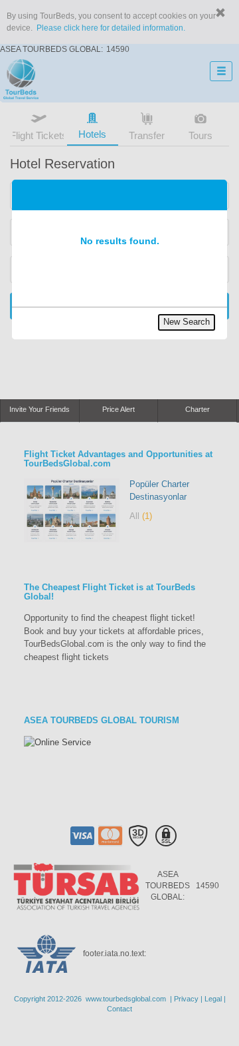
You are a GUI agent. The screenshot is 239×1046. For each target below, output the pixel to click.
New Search (186, 322)
